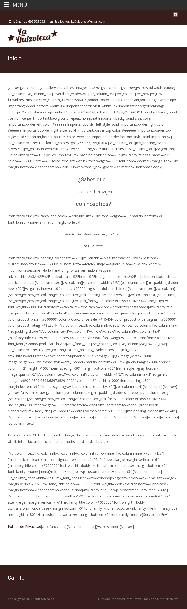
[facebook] (175, 16)
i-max (146, 599)
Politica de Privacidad (24, 526)
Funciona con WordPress (115, 599)
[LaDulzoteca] (29, 35)
